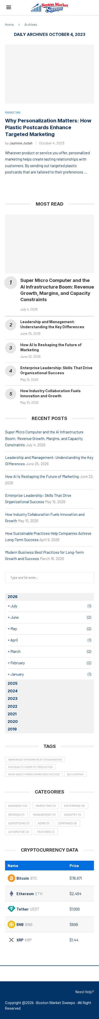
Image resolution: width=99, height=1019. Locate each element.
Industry (72, 814)
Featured (45, 831)
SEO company (75, 774)
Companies (67, 823)
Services (16, 814)
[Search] (90, 7)
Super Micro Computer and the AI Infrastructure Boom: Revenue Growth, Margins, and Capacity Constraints (44, 438)
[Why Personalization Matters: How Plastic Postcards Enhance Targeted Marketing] (49, 74)
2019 (12, 729)
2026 (13, 596)
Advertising (18, 823)
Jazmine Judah (20, 143)
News (43, 823)
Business (17, 805)
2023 (13, 698)
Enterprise (74, 805)
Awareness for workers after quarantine (35, 759)
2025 (13, 683)
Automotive (18, 831)
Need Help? (84, 991)
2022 (12, 706)
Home (9, 25)
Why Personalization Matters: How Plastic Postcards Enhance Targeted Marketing (48, 127)
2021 (12, 714)
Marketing (46, 805)
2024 (13, 691)
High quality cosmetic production (30, 766)
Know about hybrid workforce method (34, 774)
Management (44, 814)
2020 (13, 721)
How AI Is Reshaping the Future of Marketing (42, 476)
